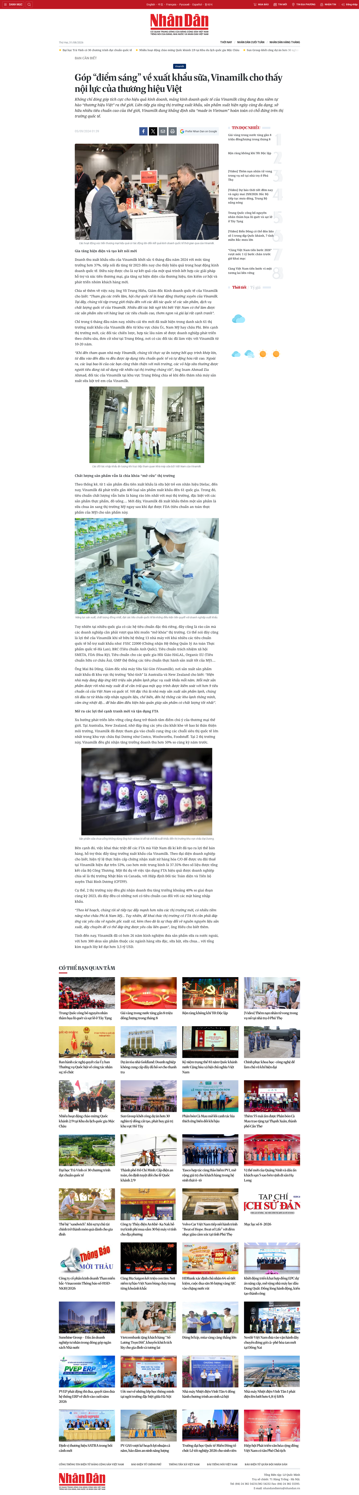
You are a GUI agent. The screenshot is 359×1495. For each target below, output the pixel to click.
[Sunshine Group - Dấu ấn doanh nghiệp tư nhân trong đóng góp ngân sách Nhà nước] (87, 1317)
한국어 (209, 4)
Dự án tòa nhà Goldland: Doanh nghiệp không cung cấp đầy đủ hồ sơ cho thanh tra (149, 1067)
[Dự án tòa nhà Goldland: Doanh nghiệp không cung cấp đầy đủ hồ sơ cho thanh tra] (149, 1042)
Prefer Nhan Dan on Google (201, 131)
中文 (160, 4)
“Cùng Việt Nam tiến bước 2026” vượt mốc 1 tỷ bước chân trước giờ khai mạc (250, 254)
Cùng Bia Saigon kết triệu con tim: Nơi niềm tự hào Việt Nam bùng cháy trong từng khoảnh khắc (148, 1283)
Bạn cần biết (86, 58)
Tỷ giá (255, 287)
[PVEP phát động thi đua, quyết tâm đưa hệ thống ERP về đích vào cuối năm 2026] (87, 1371)
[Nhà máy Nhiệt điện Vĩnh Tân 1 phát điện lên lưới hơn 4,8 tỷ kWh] (272, 1371)
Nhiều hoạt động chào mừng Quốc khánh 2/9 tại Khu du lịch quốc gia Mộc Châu (87, 1121)
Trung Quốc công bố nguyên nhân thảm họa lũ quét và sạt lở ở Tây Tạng (250, 217)
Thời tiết (239, 287)
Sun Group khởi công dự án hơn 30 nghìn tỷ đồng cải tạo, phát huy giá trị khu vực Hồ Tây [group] (226, 50)
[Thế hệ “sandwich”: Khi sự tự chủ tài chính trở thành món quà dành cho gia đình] (87, 1204)
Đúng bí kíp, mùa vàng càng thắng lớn (209, 1337)
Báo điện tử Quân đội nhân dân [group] (266, 1464)
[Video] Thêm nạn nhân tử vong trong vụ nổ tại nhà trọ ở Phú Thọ (250, 175)
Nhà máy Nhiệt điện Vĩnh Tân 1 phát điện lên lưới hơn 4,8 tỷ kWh (269, 1394)
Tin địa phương (305, 4)
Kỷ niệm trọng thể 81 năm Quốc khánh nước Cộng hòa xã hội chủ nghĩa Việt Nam (209, 1067)
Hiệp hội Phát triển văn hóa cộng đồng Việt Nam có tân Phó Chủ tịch (271, 1448)
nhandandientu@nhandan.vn (281, 1488)
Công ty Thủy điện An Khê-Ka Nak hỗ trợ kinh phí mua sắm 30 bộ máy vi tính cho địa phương (148, 1229)
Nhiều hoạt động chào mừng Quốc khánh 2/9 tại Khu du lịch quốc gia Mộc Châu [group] (113, 50)
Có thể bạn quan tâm (87, 968)
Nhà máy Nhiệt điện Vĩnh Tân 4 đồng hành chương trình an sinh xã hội (208, 1394)
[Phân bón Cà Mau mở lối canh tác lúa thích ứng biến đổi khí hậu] (210, 1096)
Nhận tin (330, 4)
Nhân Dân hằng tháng (285, 42)
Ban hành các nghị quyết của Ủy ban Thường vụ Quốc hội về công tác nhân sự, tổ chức (85, 1067)
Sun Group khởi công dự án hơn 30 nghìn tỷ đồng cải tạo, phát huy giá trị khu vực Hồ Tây (147, 1121)
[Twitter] (153, 131)
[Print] (172, 131)
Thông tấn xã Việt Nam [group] (184, 1464)
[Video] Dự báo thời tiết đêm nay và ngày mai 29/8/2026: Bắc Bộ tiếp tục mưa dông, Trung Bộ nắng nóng (250, 196)
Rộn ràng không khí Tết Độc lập (249, 153)
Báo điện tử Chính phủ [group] (146, 1464)
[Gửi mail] (163, 131)
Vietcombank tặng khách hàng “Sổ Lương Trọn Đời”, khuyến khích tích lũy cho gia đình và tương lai (146, 1342)
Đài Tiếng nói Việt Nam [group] (222, 1464)
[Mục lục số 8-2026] (272, 1204)
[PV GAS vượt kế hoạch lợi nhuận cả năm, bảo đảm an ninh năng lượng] (149, 1425)
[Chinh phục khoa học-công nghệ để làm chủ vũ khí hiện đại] (272, 1042)
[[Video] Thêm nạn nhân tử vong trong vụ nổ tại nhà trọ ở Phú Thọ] (272, 993)
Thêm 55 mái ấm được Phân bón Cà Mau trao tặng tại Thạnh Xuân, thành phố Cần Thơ (270, 1121)
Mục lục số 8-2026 (257, 1224)
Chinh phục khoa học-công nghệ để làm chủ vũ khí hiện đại (269, 1064)
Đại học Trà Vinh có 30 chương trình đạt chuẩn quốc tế (84, 1172)
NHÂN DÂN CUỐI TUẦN (250, 42)
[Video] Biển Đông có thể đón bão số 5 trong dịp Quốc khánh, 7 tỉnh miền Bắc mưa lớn (251, 235)
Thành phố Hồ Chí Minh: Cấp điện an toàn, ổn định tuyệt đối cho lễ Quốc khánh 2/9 (147, 1175)
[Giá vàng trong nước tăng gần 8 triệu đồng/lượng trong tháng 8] (149, 993)
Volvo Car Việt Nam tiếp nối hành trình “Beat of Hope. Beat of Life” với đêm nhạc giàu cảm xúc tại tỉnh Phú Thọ (209, 1229)
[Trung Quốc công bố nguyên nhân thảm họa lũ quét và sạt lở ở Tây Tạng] (87, 993)
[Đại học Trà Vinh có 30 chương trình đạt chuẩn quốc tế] (87, 1150)
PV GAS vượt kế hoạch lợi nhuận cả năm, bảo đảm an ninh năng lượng (145, 1448)
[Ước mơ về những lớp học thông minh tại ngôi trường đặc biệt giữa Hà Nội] (149, 1371)
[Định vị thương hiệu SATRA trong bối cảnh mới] (87, 1425)
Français (171, 4)
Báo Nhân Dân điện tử (179, 24)
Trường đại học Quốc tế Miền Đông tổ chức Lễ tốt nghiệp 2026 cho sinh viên (209, 1448)
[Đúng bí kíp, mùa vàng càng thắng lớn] (210, 1317)
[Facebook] (143, 131)
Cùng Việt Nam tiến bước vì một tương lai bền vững (250, 271)
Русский (184, 4)
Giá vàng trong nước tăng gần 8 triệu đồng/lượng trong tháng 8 (249, 137)
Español (197, 4)
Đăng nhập (352, 4)
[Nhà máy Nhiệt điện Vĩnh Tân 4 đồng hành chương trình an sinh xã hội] (210, 1371)
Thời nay (226, 42)
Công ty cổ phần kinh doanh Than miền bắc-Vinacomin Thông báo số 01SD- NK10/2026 (87, 1283)
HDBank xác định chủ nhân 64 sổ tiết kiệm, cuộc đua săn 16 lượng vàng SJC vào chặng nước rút (209, 1283)
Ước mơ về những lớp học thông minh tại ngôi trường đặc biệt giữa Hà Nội (147, 1394)
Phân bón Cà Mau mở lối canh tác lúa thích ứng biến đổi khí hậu (208, 1118)
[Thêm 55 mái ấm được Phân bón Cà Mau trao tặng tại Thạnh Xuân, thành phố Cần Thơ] (272, 1096)
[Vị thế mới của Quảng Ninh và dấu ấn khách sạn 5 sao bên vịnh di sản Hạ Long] (272, 1150)
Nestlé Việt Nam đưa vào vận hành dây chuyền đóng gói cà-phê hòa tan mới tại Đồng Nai (271, 1342)
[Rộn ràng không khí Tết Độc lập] (210, 993)
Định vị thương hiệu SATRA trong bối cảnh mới (85, 1448)
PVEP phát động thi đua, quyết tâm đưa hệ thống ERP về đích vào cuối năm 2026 (87, 1396)
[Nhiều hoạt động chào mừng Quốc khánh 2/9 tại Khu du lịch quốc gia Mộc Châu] (87, 1096)
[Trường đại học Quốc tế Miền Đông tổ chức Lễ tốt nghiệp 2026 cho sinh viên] (210, 1425)
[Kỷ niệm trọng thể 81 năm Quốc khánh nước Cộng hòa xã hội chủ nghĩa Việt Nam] (210, 1042)
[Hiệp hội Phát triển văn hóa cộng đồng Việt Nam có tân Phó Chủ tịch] (272, 1425)
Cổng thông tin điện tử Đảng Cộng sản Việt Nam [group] (91, 1464)
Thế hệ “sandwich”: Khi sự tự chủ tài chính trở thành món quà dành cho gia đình (86, 1229)
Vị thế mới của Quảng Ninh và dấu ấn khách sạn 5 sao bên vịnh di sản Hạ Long (270, 1175)
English (151, 4)
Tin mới (282, 4)
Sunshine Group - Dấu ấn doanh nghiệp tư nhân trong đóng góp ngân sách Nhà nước (85, 1342)
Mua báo (263, 4)
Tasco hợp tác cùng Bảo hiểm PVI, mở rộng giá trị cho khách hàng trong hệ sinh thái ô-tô (209, 1175)
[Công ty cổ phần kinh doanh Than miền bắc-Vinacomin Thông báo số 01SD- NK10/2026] (87, 1258)
